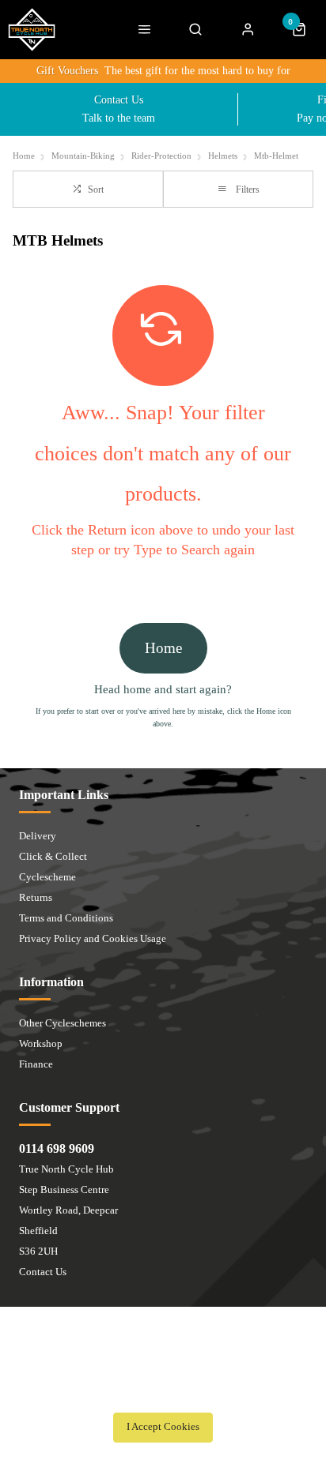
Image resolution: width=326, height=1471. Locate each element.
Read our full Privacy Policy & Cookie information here (163, 1392)
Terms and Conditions (66, 918)
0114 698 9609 (56, 1148)
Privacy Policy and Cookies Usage (92, 938)
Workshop (41, 1043)
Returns (35, 897)
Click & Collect (53, 856)
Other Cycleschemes (62, 1023)
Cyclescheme (47, 877)
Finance (36, 1064)
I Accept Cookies (163, 1426)
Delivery (37, 836)
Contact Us (42, 1272)
